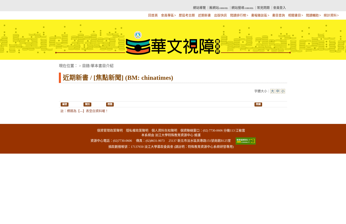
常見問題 (263, 7)
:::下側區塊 (7, 121)
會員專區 (167, 15)
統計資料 (330, 15)
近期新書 (204, 15)
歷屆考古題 (187, 15)
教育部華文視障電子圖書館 (94, 3)
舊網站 (218, 7)
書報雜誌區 (259, 15)
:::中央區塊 (7, 64)
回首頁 (153, 15)
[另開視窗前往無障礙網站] (245, 140)
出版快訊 (220, 15)
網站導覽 (199, 7)
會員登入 (279, 7)
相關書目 (294, 15)
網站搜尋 (242, 7)
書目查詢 (278, 15)
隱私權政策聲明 (137, 130)
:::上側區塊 (66, 3)
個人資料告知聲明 (164, 130)
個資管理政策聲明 (110, 130)
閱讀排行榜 (238, 15)
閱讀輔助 (312, 15)
